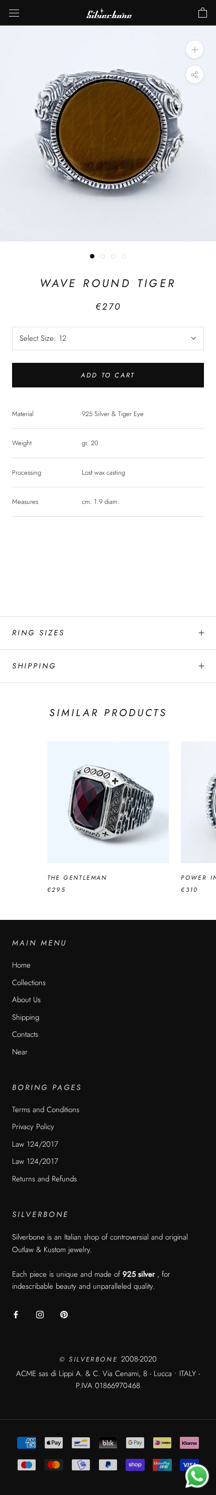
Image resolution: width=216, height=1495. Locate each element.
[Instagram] (40, 1314)
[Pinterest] (64, 1314)
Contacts (25, 1034)
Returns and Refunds (44, 1178)
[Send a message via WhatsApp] (197, 1476)
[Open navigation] (14, 13)
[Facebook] (16, 1314)
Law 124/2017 (35, 1144)
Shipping (34, 665)
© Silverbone (90, 1359)
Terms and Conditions (45, 1109)
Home (21, 965)
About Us (26, 999)
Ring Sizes (38, 632)
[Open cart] (202, 13)
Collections (29, 982)
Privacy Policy (33, 1126)
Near (20, 1051)
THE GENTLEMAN (77, 877)
